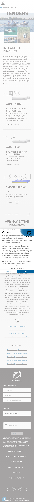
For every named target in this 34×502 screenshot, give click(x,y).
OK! (25, 271)
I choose (8, 271)
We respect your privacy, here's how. (11, 265)
